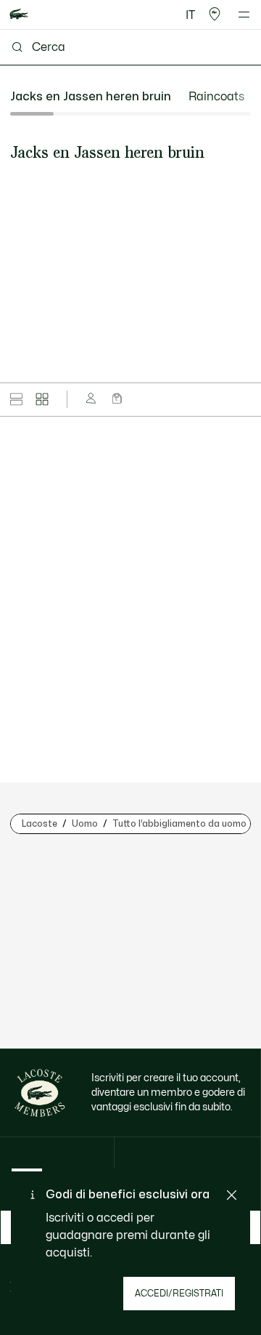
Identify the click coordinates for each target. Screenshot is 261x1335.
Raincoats (216, 97)
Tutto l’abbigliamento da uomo (179, 823)
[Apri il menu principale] (244, 14)
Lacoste (39, 823)
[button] (214, 14)
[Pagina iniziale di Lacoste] (19, 15)
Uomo (85, 823)
